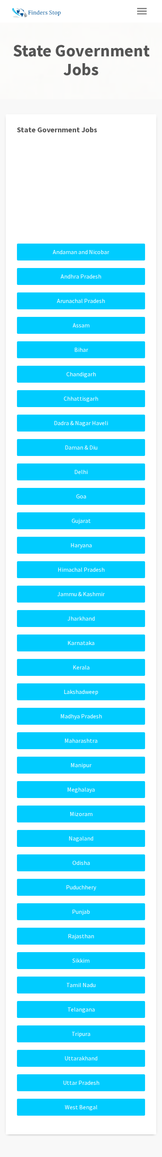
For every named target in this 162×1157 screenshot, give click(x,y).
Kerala (81, 667)
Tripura (81, 1033)
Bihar (81, 349)
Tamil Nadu (81, 985)
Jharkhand (81, 618)
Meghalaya (81, 789)
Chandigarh (81, 374)
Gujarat (81, 520)
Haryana (81, 545)
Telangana (81, 1009)
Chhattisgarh (81, 398)
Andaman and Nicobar (81, 252)
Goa (81, 496)
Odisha (81, 862)
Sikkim (81, 960)
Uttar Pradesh (81, 1082)
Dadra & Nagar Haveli (81, 423)
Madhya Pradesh (81, 716)
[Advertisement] (81, 192)
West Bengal (81, 1107)
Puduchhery (81, 887)
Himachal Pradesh (81, 569)
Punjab (81, 911)
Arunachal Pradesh (81, 300)
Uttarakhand (81, 1058)
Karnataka (81, 643)
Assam (81, 325)
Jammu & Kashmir (81, 594)
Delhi (81, 472)
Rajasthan (81, 936)
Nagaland (81, 838)
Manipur (81, 765)
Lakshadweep (81, 691)
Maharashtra (81, 740)
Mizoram (81, 814)
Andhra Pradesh (81, 276)
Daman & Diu (81, 447)
